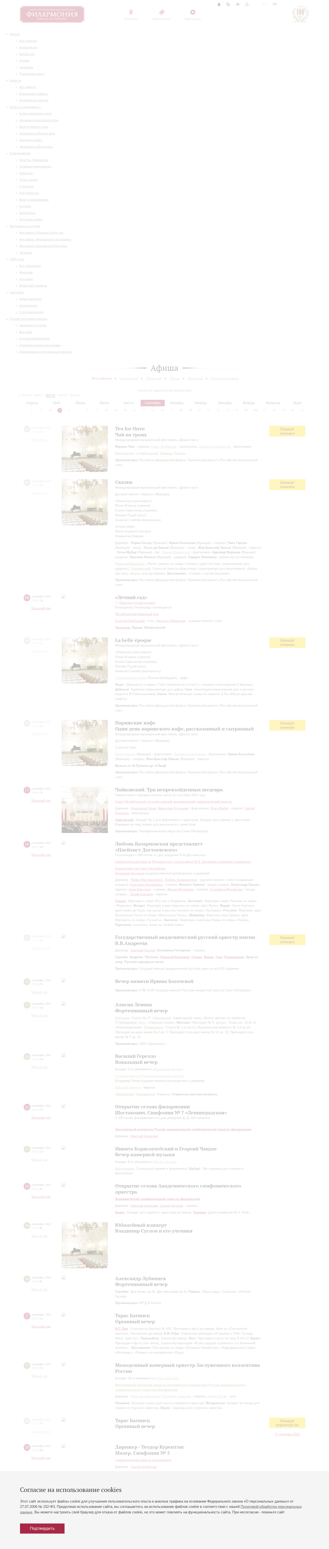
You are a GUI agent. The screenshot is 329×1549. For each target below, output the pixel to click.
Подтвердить (42, 1528)
